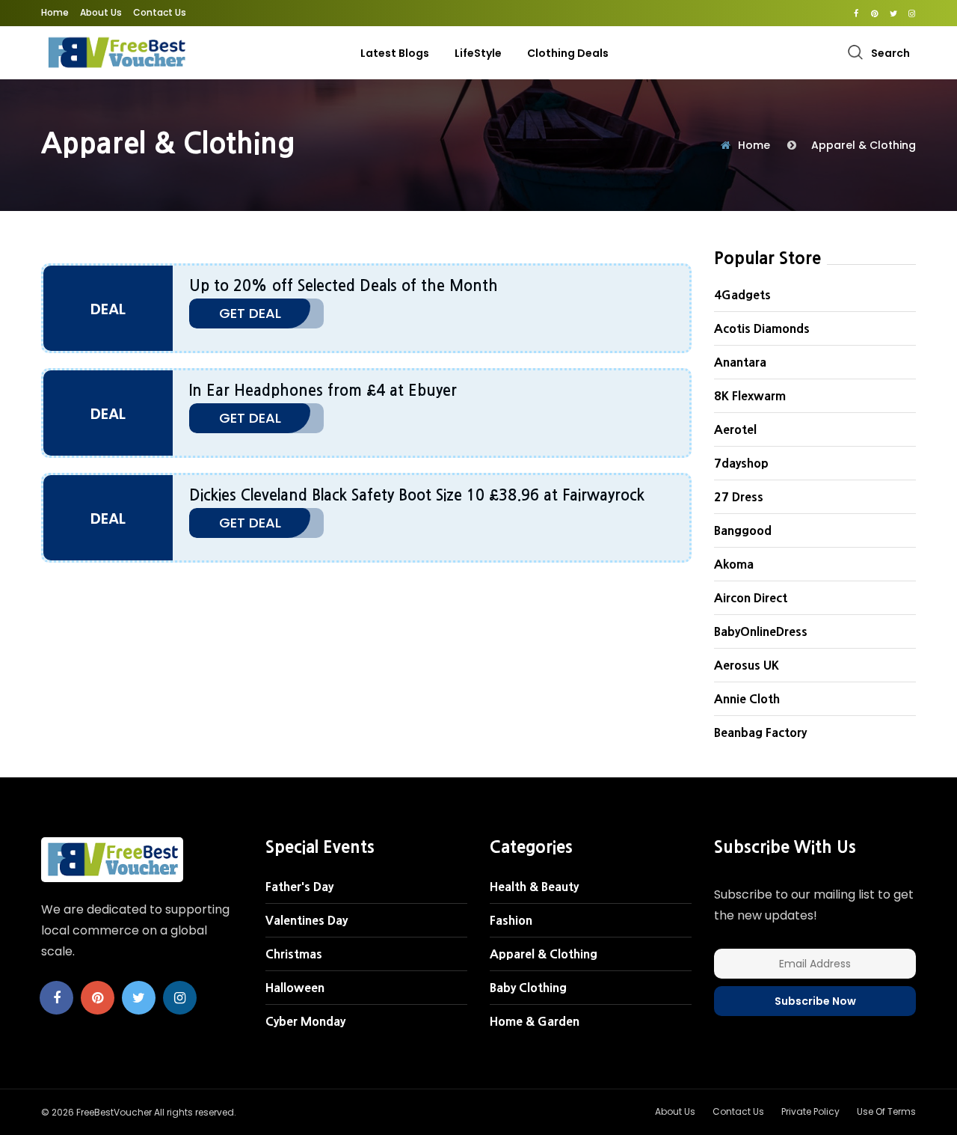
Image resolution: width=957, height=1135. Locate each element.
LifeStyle (478, 53)
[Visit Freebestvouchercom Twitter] (893, 13)
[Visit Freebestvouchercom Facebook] (855, 13)
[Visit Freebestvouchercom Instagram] (911, 13)
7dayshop (741, 463)
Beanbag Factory (760, 732)
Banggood (743, 530)
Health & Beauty (534, 887)
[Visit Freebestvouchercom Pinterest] (874, 13)
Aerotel (735, 429)
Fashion (511, 920)
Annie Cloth (747, 699)
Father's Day (299, 887)
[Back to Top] (923, 1109)
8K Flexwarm (750, 396)
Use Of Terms (886, 1111)
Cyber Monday (305, 1021)
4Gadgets (742, 295)
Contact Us (159, 12)
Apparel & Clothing (863, 145)
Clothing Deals (568, 53)
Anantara (740, 362)
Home (55, 12)
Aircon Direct (750, 598)
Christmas (293, 954)
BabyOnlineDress (760, 631)
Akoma (734, 564)
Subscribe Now (815, 1001)
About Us (101, 12)
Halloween (294, 988)
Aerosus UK (746, 665)
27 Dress (738, 497)
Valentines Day (306, 920)
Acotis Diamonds (762, 328)
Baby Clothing (528, 988)
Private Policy (810, 1111)
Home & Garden (534, 1021)
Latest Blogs (394, 53)
